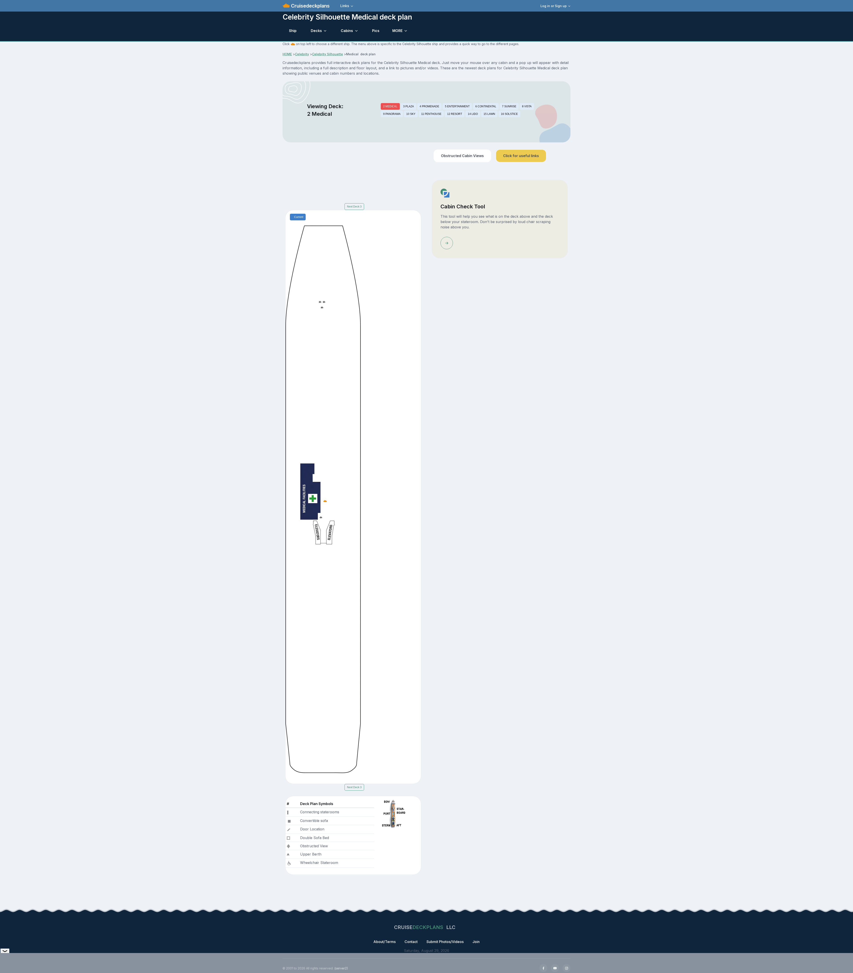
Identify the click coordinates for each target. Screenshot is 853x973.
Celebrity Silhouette (327, 54)
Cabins (347, 30)
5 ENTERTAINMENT (457, 106)
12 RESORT (454, 114)
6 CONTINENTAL (485, 106)
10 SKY (410, 114)
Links (344, 6)
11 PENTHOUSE (431, 114)
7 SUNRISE (509, 106)
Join (476, 941)
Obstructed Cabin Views (462, 156)
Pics (375, 30)
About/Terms (384, 941)
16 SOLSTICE (509, 114)
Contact (411, 941)
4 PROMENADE (429, 106)
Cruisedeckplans (310, 6)
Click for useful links (521, 156)
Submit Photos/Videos (445, 941)
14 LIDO (473, 114)
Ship (293, 30)
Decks (316, 30)
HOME (287, 54)
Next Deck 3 (354, 206)
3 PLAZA (408, 106)
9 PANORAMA (392, 114)
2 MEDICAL (390, 106)
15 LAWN (489, 114)
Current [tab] (298, 217)
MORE (397, 30)
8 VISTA (527, 106)
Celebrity (302, 54)
